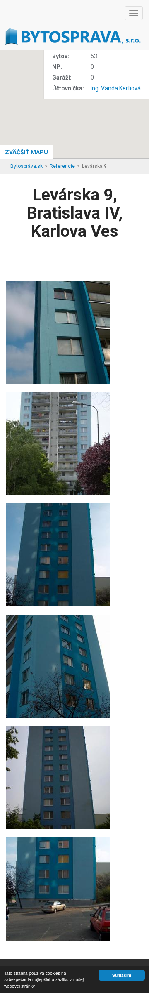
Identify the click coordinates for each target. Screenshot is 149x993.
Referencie (62, 166)
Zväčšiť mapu (26, 152)
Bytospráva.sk (26, 166)
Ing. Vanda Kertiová (116, 88)
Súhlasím (121, 975)
